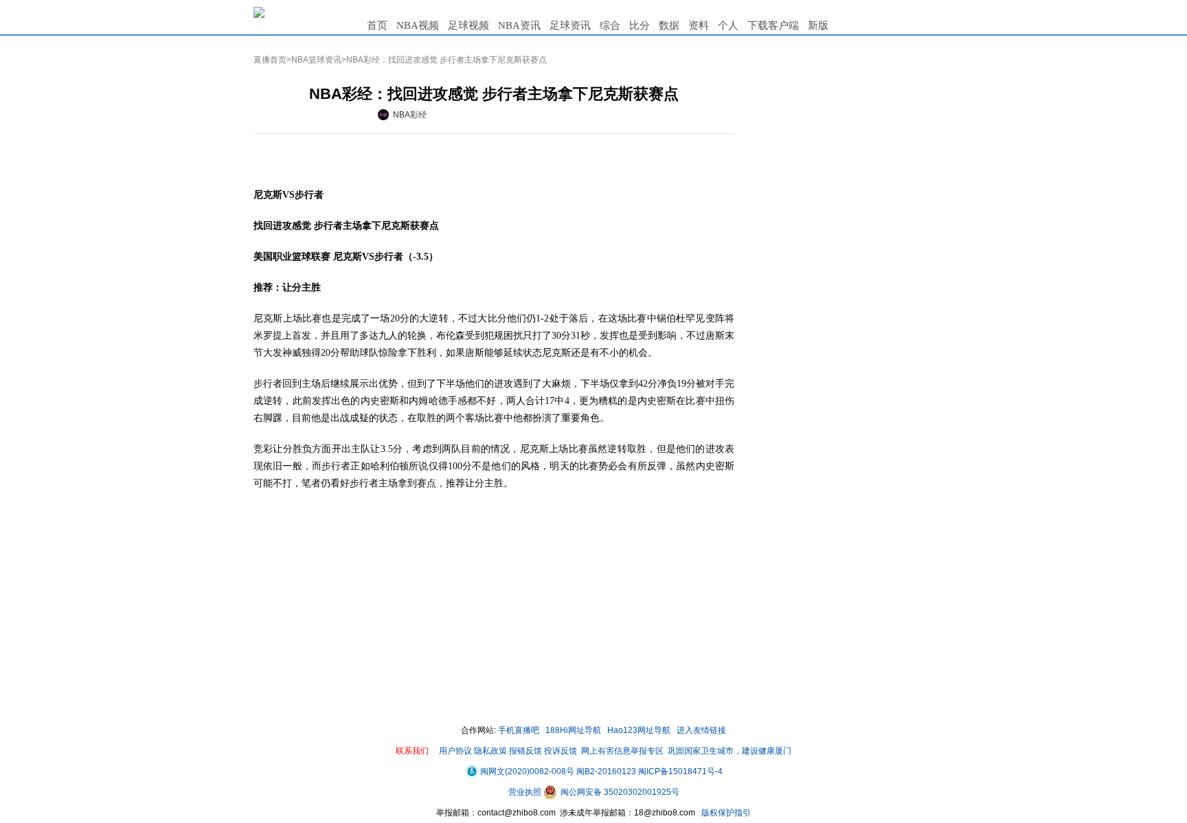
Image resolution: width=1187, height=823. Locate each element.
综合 (610, 25)
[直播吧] (258, 11)
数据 (669, 25)
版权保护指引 (725, 813)
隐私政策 (490, 751)
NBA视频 (417, 25)
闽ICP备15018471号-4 (680, 771)
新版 (818, 25)
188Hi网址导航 (573, 730)
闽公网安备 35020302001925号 (618, 792)
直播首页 (269, 60)
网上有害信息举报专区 (622, 751)
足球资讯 (570, 25)
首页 (377, 25)
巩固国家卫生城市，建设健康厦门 (729, 751)
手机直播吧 (518, 730)
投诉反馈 (560, 751)
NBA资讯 (519, 25)
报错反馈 (525, 751)
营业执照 (525, 792)
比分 (639, 25)
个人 (728, 25)
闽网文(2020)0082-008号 (527, 771)
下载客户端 (773, 25)
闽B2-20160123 (606, 771)
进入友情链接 (701, 730)
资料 (698, 25)
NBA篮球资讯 (316, 60)
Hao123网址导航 (638, 730)
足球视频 (468, 25)
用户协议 (455, 751)
